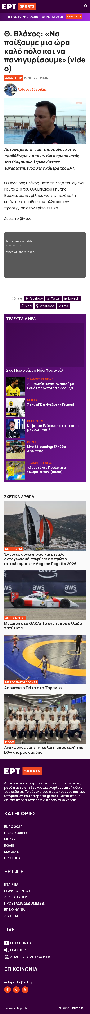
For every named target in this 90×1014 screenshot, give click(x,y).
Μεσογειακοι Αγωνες (21, 682)
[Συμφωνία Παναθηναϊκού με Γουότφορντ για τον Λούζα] (15, 386)
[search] (86, 6)
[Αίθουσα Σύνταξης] (10, 89)
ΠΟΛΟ (9, 742)
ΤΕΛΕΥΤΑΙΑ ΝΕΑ (21, 318)
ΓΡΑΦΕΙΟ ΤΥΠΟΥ (17, 890)
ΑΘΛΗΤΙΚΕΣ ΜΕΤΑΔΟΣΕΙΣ (30, 957)
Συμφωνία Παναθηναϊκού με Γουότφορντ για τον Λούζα (50, 385)
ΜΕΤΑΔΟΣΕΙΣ (55, 17)
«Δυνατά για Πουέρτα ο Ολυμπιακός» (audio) (46, 469)
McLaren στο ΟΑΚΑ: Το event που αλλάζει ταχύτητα (43, 626)
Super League (37, 421)
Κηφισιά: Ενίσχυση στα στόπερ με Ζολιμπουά (53, 427)
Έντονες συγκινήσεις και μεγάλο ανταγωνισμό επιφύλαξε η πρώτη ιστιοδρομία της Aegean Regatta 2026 (40, 559)
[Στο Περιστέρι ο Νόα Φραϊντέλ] (45, 345)
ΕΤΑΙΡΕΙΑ (11, 884)
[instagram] (16, 989)
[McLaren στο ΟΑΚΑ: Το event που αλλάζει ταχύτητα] (45, 595)
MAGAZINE (12, 851)
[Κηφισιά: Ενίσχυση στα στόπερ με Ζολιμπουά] (15, 428)
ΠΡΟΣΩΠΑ (12, 858)
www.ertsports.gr (19, 1008)
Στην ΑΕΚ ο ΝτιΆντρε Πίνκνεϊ (50, 404)
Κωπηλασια (13, 549)
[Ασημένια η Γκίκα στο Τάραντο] (45, 659)
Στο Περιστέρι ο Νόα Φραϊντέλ (34, 370)
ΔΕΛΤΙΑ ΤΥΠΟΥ (16, 897)
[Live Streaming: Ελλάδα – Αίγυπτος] (15, 449)
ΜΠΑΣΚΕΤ (34, 400)
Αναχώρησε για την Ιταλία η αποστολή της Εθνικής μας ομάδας (43, 750)
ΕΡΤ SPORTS (20, 943)
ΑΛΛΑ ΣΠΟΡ (13, 78)
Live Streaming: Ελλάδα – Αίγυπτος (47, 448)
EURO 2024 (13, 826)
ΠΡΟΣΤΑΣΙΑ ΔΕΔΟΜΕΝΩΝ (24, 903)
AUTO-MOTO (15, 618)
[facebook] (7, 989)
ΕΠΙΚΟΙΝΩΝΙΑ (14, 909)
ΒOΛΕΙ (31, 442)
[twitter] (25, 989)
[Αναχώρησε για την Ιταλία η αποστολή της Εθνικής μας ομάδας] (45, 719)
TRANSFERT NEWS (40, 379)
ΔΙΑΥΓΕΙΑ (11, 916)
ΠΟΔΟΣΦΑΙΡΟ (15, 833)
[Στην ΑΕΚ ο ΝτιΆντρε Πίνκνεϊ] (15, 407)
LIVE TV (16, 17)
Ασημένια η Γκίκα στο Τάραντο (33, 687)
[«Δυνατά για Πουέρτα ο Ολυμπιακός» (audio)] (15, 470)
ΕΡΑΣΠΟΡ (33, 17)
